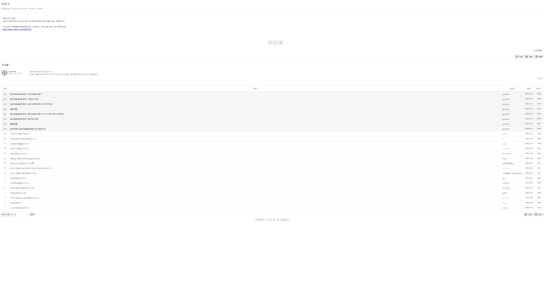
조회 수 (539, 88)
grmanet (12, 71)
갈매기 (505, 193)
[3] (25, 193)
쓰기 (530, 214)
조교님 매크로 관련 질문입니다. (22, 139)
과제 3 (5, 4)
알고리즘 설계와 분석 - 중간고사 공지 (24, 119)
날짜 (529, 88)
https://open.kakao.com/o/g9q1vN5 (17, 29)
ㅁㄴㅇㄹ (506, 198)
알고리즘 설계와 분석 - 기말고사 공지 (24, 99)
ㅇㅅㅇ (505, 203)
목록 (540, 56)
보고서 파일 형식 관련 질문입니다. (23, 198)
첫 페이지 (260, 220)
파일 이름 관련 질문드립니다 (21, 188)
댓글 (540, 78)
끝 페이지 (284, 220)
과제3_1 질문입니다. (18, 148)
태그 (540, 214)
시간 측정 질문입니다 (18, 208)
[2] (39, 158)
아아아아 (506, 183)
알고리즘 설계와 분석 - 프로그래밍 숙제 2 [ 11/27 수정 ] (31, 104)
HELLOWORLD (508, 163)
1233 (505, 158)
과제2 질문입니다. (17, 153)
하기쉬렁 (506, 188)
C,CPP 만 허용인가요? (18, 134)
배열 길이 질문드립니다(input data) (23, 158)
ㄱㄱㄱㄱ (506, 168)
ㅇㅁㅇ (505, 134)
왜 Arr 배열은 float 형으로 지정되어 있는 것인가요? (29, 168)
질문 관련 (13, 109)
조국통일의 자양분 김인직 (512, 173)
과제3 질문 (14, 203)
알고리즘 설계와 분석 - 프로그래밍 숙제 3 (26, 94)
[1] (28, 134)
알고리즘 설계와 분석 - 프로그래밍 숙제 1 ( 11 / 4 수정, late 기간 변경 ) (37, 114)
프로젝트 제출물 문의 (18, 144)
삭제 (530, 56)
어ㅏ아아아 (507, 154)
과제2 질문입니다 (17, 178)
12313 (505, 208)
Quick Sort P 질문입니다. (19, 163)
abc (504, 178)
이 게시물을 (538, 50)
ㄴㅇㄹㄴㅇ (507, 149)
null (504, 144)
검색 (32, 214)
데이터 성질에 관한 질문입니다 (22, 173)
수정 (521, 56)
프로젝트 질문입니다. (18, 183)
